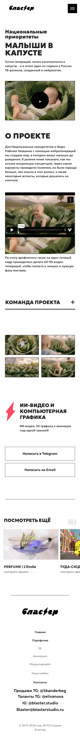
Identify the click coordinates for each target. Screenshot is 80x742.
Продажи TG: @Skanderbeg (40, 690)
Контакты (40, 682)
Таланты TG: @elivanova (40, 696)
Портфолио (40, 640)
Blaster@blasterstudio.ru (40, 709)
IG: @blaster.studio (40, 702)
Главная (40, 632)
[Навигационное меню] (72, 8)
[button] (40, 102)
